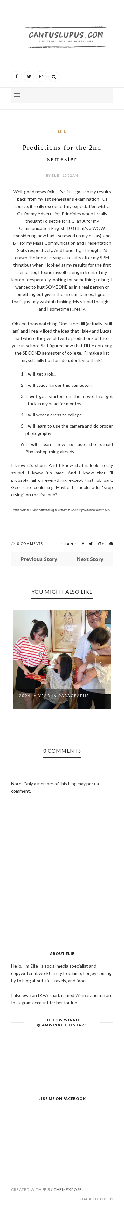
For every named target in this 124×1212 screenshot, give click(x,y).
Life (62, 131)
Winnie (82, 995)
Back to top (94, 1198)
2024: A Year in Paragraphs (54, 695)
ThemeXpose (68, 1189)
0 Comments (30, 543)
